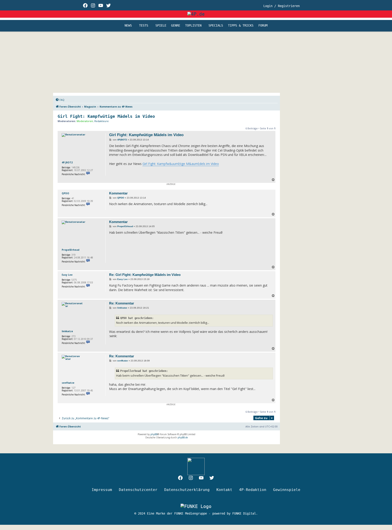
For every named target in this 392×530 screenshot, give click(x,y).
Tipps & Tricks (240, 25)
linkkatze (67, 331)
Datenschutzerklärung (187, 490)
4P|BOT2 (67, 162)
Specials (215, 25)
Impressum (102, 490)
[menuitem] (59, 100)
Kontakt (224, 490)
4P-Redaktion (252, 490)
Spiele (160, 25)
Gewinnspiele (286, 490)
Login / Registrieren (281, 6)
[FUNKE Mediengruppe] (196, 506)
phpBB (153, 434)
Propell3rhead (70, 249)
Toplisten (193, 25)
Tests (143, 25)
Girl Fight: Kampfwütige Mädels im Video (106, 116)
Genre (175, 25)
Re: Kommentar (121, 303)
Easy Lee (67, 274)
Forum (262, 25)
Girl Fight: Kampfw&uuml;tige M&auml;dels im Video (180, 164)
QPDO (65, 193)
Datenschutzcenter (138, 490)
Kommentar (118, 193)
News (128, 25)
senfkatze (68, 382)
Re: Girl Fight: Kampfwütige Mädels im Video (145, 275)
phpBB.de (183, 437)
